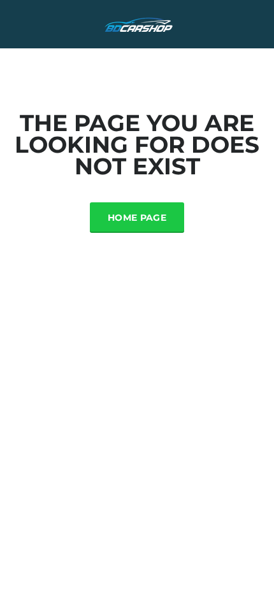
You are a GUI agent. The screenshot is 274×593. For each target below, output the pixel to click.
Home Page (137, 217)
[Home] (137, 23)
